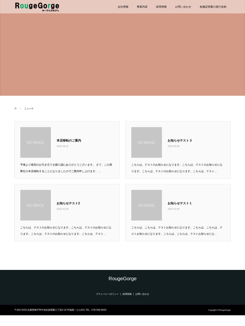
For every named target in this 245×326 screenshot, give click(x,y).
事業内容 (142, 6)
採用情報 (161, 6)
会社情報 (123, 6)
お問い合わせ (183, 6)
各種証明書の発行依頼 (213, 6)
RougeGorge (122, 278)
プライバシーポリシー (107, 294)
